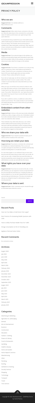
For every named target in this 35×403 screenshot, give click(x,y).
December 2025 (6, 274)
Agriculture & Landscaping (9, 318)
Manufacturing (5, 355)
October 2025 (5, 279)
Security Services (6, 369)
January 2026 (5, 271)
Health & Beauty (6, 347)
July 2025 (4, 288)
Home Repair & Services (8, 352)
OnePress (26, 396)
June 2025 (4, 291)
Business (4, 327)
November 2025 (6, 277)
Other (3, 358)
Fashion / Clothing (6, 335)
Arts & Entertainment (7, 324)
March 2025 (4, 299)
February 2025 (5, 302)
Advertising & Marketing (8, 316)
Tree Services (5, 383)
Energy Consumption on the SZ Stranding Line (14, 227)
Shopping (4, 372)
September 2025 (6, 282)
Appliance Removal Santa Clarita (10, 231)
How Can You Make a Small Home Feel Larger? (15, 212)
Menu (32, 3)
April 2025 (4, 296)
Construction (5, 330)
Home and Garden (6, 350)
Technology (4, 375)
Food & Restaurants (7, 341)
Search (3, 197)
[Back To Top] (17, 392)
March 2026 (4, 265)
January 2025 (5, 305)
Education (4, 333)
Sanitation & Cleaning (7, 367)
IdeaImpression (10, 3)
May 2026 (4, 260)
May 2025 (4, 294)
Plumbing (4, 361)
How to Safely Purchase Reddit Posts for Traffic (15, 222)
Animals (3, 321)
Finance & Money (6, 338)
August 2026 (5, 251)
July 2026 (4, 254)
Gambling (4, 344)
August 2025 (5, 285)
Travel (3, 381)
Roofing (3, 364)
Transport (4, 378)
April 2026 (4, 262)
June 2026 (4, 257)
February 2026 (5, 268)
